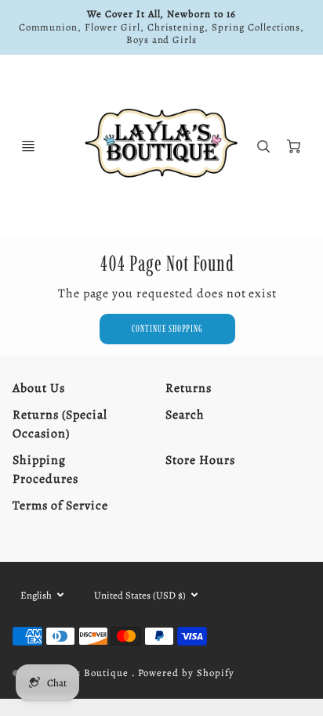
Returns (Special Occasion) (60, 424)
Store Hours (200, 460)
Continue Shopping (167, 328)
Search (185, 414)
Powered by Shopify (186, 672)
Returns (188, 388)
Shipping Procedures (45, 470)
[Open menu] (28, 146)
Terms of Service (60, 505)
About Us (39, 388)
